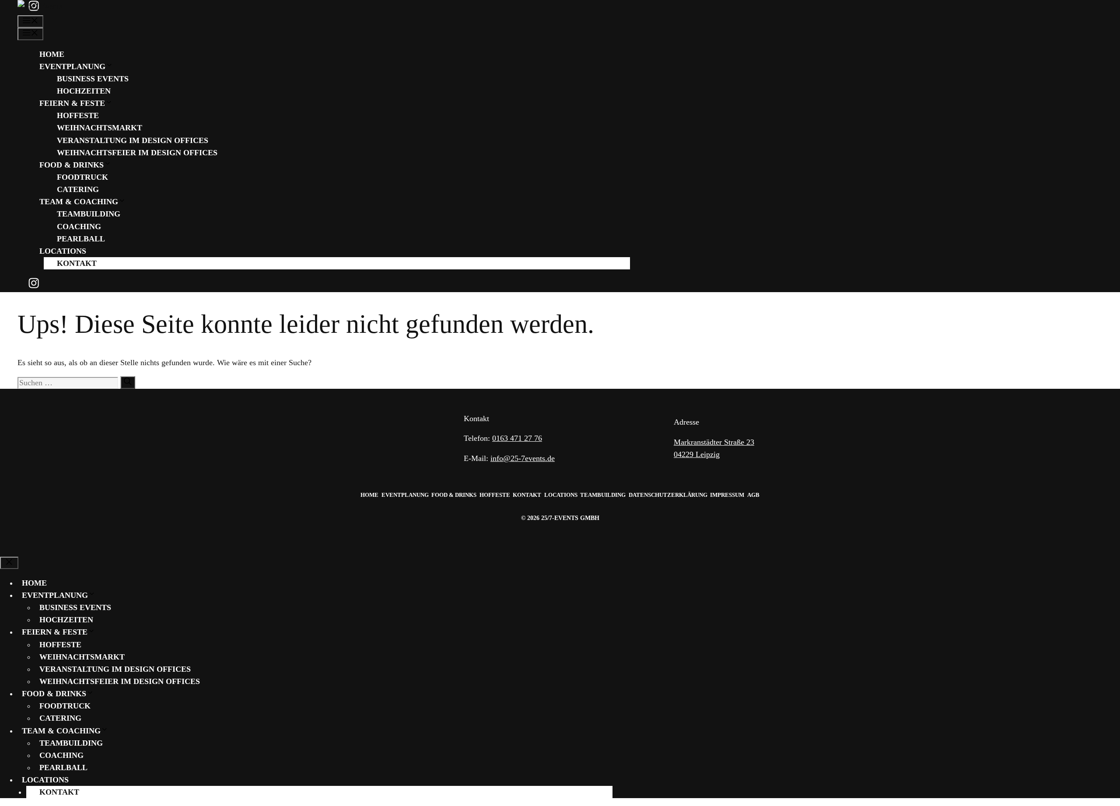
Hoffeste (78, 115)
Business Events (93, 78)
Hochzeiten (84, 91)
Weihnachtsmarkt (99, 127)
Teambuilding (88, 213)
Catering (78, 189)
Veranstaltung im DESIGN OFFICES (132, 140)
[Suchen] (127, 382)
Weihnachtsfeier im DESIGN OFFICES (137, 152)
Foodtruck (82, 177)
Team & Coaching (78, 201)
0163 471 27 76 (517, 438)
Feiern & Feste (72, 103)
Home (51, 54)
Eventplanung (72, 66)
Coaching (79, 226)
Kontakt (77, 263)
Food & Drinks (71, 165)
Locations (62, 251)
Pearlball (81, 238)
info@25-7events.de (522, 458)
